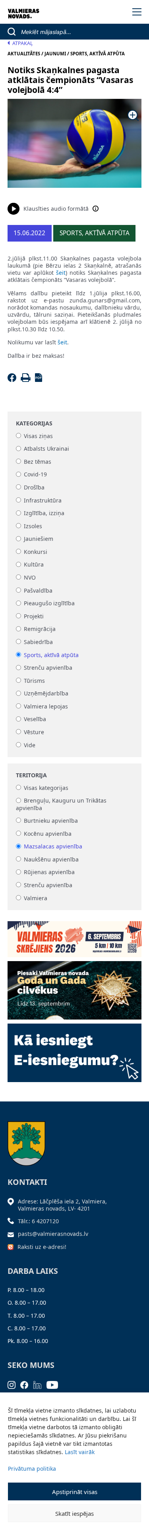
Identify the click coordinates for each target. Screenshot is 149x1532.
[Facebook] (13, 379)
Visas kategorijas (46, 788)
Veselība (35, 719)
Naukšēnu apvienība (51, 859)
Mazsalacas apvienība (53, 846)
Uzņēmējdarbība (46, 693)
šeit (61, 272)
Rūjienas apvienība (49, 872)
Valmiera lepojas (46, 706)
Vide (29, 745)
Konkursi (35, 551)
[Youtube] (54, 1384)
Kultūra (34, 565)
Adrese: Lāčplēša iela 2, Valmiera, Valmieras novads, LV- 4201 (62, 1205)
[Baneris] (75, 937)
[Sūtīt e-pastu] (13, 1233)
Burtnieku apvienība (51, 820)
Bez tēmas (37, 461)
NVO (30, 577)
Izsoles (33, 526)
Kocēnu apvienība (48, 833)
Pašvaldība (38, 590)
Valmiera (35, 898)
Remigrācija (40, 629)
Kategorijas (34, 423)
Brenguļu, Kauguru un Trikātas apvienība (61, 804)
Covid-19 (35, 474)
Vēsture (34, 732)
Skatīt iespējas (74, 1513)
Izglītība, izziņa (44, 513)
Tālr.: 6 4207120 (38, 1221)
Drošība (34, 487)
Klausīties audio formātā (56, 208)
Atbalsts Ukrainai (46, 449)
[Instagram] (14, 1384)
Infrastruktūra (43, 500)
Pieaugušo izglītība (49, 603)
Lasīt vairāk (80, 1452)
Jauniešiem (38, 539)
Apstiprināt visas (74, 1492)
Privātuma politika (32, 1468)
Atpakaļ (22, 43)
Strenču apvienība (48, 668)
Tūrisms (34, 680)
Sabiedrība (38, 642)
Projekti (34, 616)
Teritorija (31, 775)
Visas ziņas (38, 436)
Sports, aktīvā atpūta (51, 655)
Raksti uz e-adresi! (41, 1247)
